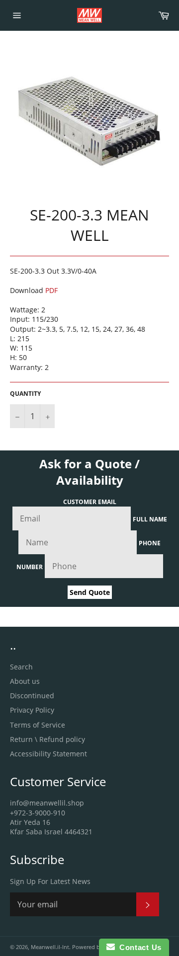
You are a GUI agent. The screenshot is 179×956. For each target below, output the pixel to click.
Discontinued (32, 695)
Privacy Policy (32, 710)
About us (25, 681)
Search (21, 666)
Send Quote (90, 592)
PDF (51, 290)
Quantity (25, 394)
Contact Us (138, 947)
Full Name (150, 519)
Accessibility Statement (48, 753)
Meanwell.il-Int (50, 947)
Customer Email (89, 502)
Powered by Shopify (98, 947)
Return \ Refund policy (47, 739)
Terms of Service (37, 725)
